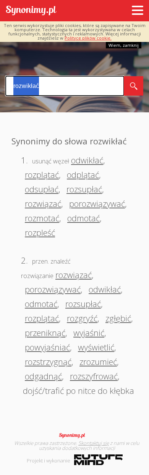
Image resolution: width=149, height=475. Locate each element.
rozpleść (40, 232)
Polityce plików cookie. (88, 38)
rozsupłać (84, 189)
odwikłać (87, 160)
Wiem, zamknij (124, 45)
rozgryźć (82, 318)
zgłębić (118, 318)
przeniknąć (45, 332)
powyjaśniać (47, 347)
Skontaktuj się (93, 443)
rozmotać (42, 218)
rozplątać (42, 174)
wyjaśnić (88, 332)
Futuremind (98, 459)
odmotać (83, 218)
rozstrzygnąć (48, 361)
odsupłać (41, 189)
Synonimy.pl (31, 11)
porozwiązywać (97, 203)
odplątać (83, 174)
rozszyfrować (94, 376)
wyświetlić (96, 347)
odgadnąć (43, 376)
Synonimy (74, 435)
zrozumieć (98, 361)
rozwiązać (43, 203)
